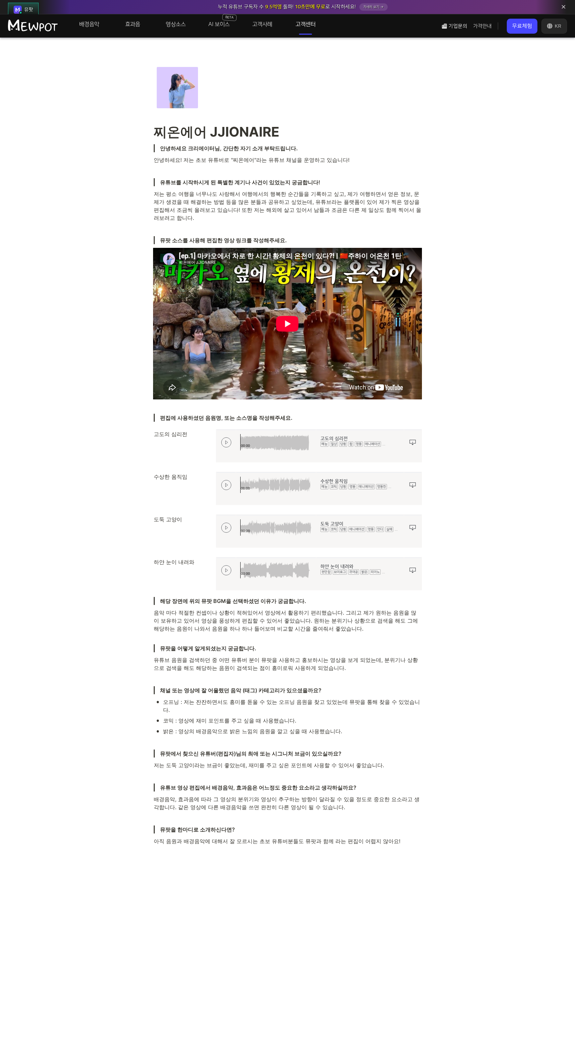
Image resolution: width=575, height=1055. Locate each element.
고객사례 (262, 24)
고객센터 (305, 24)
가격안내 (482, 26)
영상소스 (176, 24)
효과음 (132, 24)
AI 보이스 (221, 21)
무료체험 (522, 26)
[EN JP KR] (554, 26)
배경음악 (89, 24)
